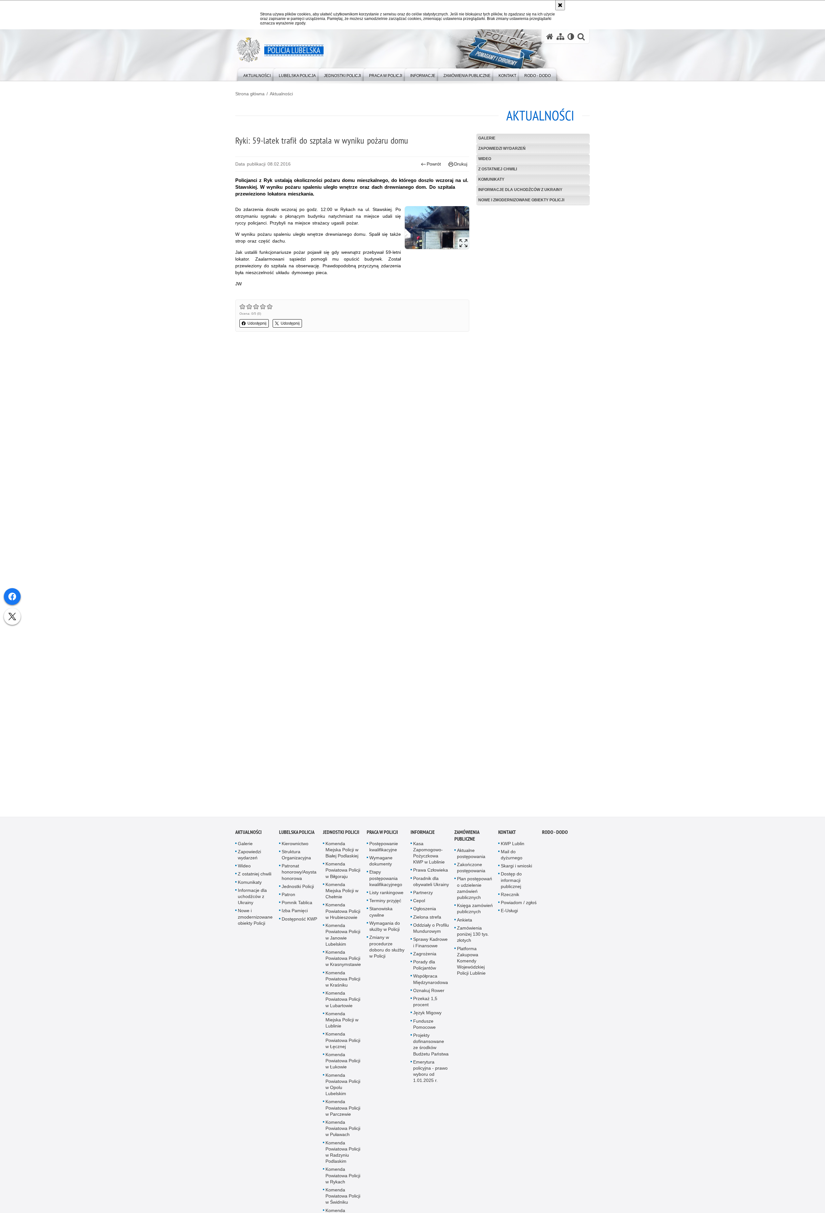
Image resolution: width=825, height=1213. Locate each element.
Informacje (423, 834)
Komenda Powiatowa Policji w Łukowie (342, 1063)
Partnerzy (423, 894)
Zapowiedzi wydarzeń (502, 148)
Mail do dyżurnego (511, 857)
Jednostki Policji (298, 888)
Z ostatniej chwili (497, 169)
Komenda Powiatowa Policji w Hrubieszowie (342, 913)
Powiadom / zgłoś (519, 904)
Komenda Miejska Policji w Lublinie (341, 1022)
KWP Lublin (512, 845)
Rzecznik (510, 896)
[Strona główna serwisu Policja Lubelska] (549, 37)
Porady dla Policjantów (424, 967)
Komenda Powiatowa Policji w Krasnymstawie (343, 960)
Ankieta (464, 922)
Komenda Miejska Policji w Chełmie (341, 893)
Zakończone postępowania (471, 869)
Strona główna (250, 93)
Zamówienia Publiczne (466, 838)
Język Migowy (427, 1014)
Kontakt (507, 834)
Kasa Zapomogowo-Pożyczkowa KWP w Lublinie (429, 855)
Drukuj (460, 164)
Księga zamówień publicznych (475, 910)
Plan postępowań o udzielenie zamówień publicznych (474, 890)
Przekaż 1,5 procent (425, 1003)
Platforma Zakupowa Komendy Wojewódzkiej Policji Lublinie (471, 963)
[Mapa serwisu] (560, 37)
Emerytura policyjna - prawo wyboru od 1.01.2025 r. (430, 1073)
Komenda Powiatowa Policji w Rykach (342, 1177)
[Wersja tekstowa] (571, 37)
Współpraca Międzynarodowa (430, 981)
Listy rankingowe (386, 894)
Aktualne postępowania (471, 855)
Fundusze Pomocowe (424, 1026)
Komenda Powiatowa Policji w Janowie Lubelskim (342, 937)
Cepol (419, 902)
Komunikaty (491, 179)
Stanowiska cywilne (381, 914)
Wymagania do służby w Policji (384, 928)
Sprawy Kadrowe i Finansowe (430, 944)
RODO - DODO (555, 834)
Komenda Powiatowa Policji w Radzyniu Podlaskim (342, 1154)
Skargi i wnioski (516, 868)
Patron (288, 896)
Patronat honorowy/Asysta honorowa (299, 874)
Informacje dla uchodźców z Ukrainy (520, 189)
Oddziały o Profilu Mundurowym (431, 930)
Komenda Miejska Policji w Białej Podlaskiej (341, 852)
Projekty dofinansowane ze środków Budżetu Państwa (431, 1047)
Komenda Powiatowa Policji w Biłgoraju (342, 872)
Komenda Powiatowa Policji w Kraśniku (342, 980)
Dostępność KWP (299, 921)
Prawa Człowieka (430, 872)
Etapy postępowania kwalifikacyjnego (385, 880)
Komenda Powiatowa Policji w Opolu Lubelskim (342, 1087)
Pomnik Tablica (297, 904)
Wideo (484, 159)
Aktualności (281, 93)
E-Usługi (509, 912)
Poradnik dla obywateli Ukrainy (431, 883)
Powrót (434, 164)
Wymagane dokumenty (381, 863)
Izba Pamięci (295, 912)
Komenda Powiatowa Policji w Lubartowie (342, 1001)
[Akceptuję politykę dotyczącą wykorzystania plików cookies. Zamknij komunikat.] (560, 5)
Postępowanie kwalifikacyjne (383, 849)
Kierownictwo (295, 845)
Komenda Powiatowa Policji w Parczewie (342, 1110)
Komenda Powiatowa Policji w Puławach (342, 1130)
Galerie (486, 138)
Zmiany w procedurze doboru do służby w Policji (386, 949)
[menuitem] (257, 74)
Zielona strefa (427, 919)
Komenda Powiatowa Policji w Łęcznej (342, 1042)
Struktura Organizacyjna (296, 857)
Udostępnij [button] (257, 323)
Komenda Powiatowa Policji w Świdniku (342, 1198)
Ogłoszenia (424, 910)
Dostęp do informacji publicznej (511, 882)
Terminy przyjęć (385, 902)
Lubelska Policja (297, 834)
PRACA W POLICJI (382, 834)
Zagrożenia (424, 956)
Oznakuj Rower (428, 992)
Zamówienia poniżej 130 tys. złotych (473, 936)
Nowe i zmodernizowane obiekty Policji (521, 200)
